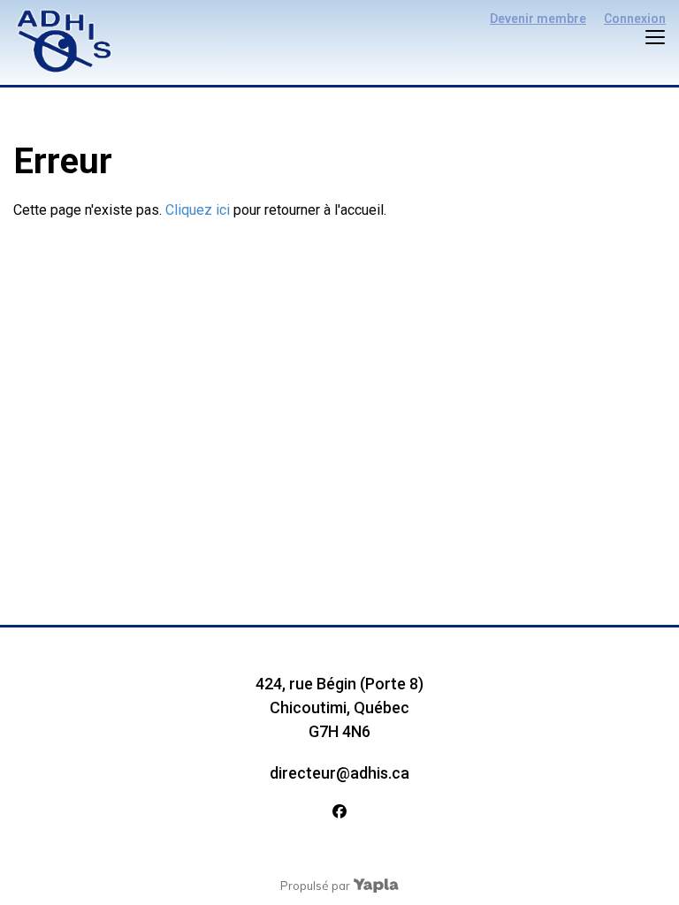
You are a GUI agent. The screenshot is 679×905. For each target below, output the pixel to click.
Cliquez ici (197, 210)
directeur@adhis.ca (339, 773)
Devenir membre (538, 18)
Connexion (635, 18)
